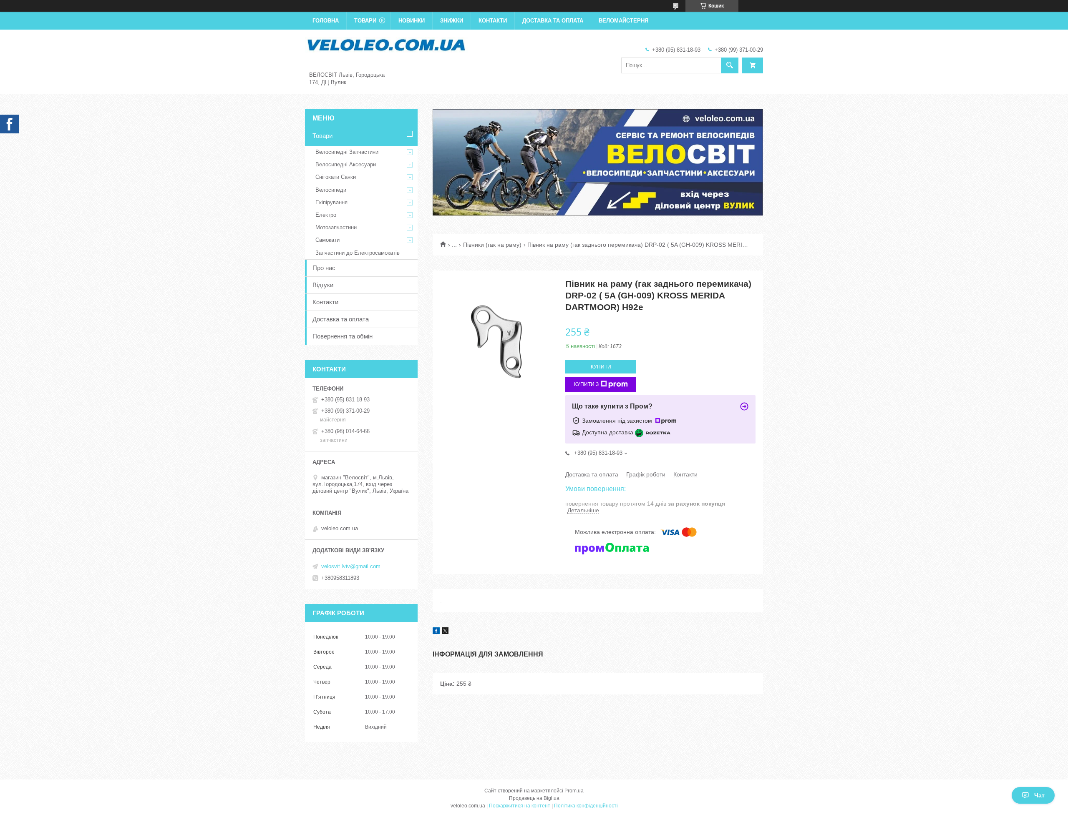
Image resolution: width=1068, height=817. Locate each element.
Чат (1039, 795)
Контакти (493, 21)
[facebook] (436, 632)
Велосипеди (330, 190)
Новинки (411, 21)
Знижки (451, 21)
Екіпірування (331, 202)
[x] (445, 632)
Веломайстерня (623, 21)
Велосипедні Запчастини (346, 152)
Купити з (586, 384)
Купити (601, 367)
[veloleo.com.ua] (386, 44)
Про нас (323, 267)
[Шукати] (729, 65)
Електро (325, 215)
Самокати (327, 240)
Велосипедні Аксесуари (345, 164)
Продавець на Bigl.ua (534, 798)
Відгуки (322, 284)
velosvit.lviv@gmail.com (350, 566)
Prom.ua (574, 791)
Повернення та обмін (342, 336)
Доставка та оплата (552, 21)
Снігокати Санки (335, 177)
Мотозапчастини (336, 227)
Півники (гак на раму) (492, 244)
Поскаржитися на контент (519, 806)
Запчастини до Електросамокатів (357, 253)
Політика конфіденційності (586, 806)
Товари (365, 21)
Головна (325, 21)
